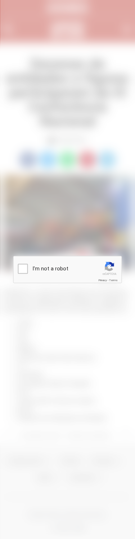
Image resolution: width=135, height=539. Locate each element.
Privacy (102, 280)
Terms (113, 280)
